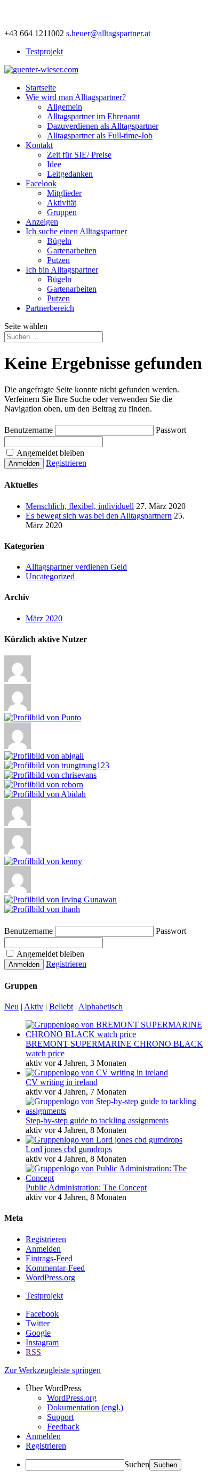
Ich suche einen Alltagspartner (76, 231)
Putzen (58, 260)
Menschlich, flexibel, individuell (80, 506)
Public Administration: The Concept (86, 1187)
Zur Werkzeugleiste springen (52, 1370)
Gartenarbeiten (72, 250)
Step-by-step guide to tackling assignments (97, 1120)
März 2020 (44, 618)
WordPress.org (50, 1277)
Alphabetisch (100, 1006)
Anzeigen (42, 221)
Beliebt (61, 1006)
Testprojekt (44, 51)
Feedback (63, 1426)
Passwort (171, 429)
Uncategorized (50, 576)
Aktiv (33, 1006)
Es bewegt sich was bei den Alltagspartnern (99, 515)
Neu (11, 1006)
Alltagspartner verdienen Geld (76, 566)
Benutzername (28, 429)
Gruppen (62, 212)
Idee (54, 164)
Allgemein (64, 106)
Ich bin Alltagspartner (62, 269)
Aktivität (61, 202)
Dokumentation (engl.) (85, 1407)
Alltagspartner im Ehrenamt (93, 116)
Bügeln (59, 240)
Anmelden (43, 1248)
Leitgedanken (70, 173)
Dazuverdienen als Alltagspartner (102, 125)
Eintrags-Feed (49, 1258)
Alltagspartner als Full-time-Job (100, 135)
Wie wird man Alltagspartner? (76, 97)
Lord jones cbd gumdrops (69, 1149)
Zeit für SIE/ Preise (79, 154)
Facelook (41, 183)
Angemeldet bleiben (49, 452)
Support (60, 1417)
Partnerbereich (50, 308)
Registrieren (66, 462)
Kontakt (39, 145)
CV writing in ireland (62, 1082)
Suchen (136, 1464)
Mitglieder (64, 193)
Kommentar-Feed (55, 1267)
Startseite (41, 87)
